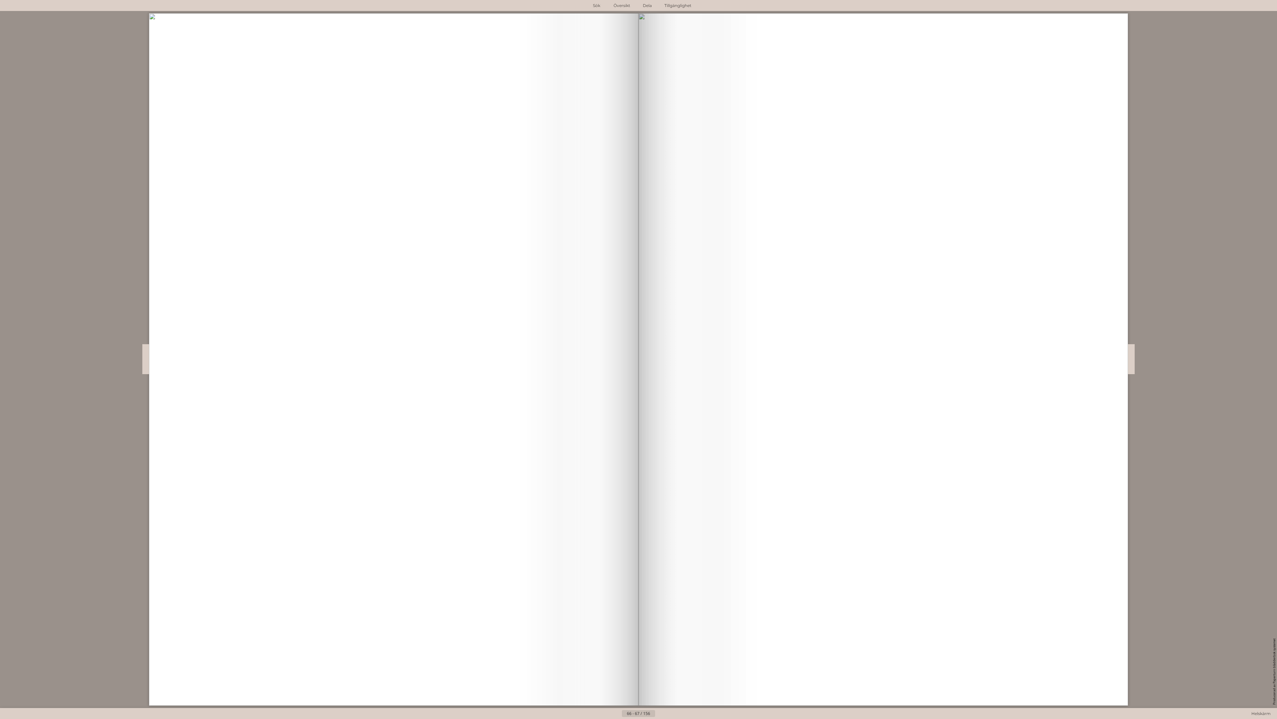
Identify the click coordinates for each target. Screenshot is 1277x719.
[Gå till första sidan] (606, 713)
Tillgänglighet (677, 5)
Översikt (622, 5)
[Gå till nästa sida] (660, 713)
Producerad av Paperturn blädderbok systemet (1274, 671)
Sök (596, 5)
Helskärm (1261, 713)
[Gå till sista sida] (671, 713)
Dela (647, 5)
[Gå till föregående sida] (616, 713)
